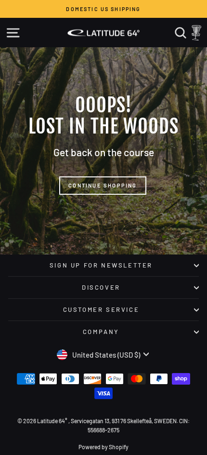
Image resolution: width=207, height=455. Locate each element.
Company (101, 331)
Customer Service (101, 309)
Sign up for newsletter (101, 265)
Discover (101, 287)
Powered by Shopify (103, 446)
